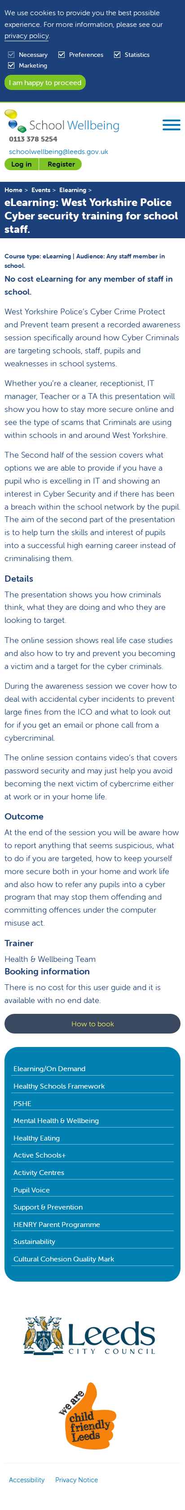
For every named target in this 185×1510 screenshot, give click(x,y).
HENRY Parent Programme (56, 1224)
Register (61, 163)
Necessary (33, 55)
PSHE (22, 1103)
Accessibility (26, 1480)
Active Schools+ (39, 1154)
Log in (21, 163)
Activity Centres (38, 1172)
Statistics (137, 55)
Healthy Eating (36, 1137)
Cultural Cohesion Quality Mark (63, 1258)
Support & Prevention (48, 1206)
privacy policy (26, 35)
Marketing (33, 65)
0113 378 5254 (33, 138)
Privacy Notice (76, 1480)
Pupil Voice (31, 1189)
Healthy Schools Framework (59, 1085)
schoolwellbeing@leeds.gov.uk (58, 151)
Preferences (86, 55)
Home (13, 190)
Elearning (72, 190)
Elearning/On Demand (49, 1068)
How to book (92, 1023)
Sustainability (34, 1241)
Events (40, 190)
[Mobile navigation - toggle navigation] (172, 126)
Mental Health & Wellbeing (56, 1120)
